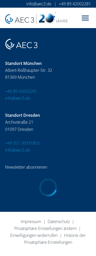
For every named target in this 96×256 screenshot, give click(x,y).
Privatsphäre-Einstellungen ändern (45, 228)
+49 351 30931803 (22, 143)
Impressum (31, 221)
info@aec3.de (38, 4)
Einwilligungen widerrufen (34, 235)
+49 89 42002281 (75, 4)
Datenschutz (59, 221)
